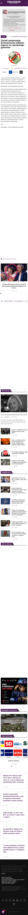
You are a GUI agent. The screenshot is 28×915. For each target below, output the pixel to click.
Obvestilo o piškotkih (6, 877)
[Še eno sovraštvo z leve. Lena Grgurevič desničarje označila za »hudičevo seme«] (5, 533)
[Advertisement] (14, 194)
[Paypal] (14, 904)
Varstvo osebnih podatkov (7, 878)
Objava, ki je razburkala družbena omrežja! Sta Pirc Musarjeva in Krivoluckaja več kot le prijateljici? (19, 512)
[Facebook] (3, 900)
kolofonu (3, 873)
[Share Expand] (21, 72)
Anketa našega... (14, 761)
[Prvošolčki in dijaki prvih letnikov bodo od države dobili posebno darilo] (5, 501)
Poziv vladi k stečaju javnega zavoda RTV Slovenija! (19, 452)
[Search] (26, 3)
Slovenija (25, 68)
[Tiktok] (24, 900)
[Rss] (21, 900)
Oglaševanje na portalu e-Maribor (9, 880)
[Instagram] (10, 900)
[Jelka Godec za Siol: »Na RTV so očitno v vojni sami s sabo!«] (5, 479)
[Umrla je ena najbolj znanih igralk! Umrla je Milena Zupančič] (14, 403)
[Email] (17, 900)
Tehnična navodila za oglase (8, 883)
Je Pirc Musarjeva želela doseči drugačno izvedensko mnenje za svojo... (14, 286)
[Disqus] (14, 325)
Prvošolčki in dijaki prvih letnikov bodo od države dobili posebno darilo (18, 501)
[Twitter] (6, 900)
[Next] (25, 390)
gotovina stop (6, 259)
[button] (8, 36)
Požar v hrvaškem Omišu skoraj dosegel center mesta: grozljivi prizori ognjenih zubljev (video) (18, 442)
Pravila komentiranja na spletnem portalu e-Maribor (13, 879)
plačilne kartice (12, 259)
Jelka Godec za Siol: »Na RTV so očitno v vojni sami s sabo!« (19, 479)
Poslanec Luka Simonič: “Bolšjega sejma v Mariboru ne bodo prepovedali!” (19, 462)
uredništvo (7, 417)
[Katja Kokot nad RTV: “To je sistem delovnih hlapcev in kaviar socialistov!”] (5, 523)
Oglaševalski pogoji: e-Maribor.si (9, 882)
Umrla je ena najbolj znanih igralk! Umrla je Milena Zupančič (14, 414)
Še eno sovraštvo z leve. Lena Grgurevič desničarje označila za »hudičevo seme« (19, 534)
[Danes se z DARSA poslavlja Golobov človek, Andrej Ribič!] (5, 431)
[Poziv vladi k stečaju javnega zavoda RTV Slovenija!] (5, 453)
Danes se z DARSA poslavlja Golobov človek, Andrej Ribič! (19, 431)
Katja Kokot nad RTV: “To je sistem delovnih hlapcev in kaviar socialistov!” (19, 523)
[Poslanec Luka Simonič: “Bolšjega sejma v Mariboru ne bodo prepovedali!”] (5, 462)
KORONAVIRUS (18, 68)
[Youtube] (13, 900)
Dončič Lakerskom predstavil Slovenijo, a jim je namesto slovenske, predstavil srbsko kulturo (19, 491)
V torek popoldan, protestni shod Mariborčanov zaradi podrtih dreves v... (14, 722)
